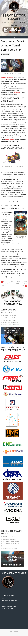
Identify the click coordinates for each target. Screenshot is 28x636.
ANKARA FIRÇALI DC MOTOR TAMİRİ (12, 546)
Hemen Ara (17, 92)
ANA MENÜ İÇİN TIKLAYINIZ (15, 37)
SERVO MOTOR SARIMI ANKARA (11, 541)
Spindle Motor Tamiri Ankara (9, 539)
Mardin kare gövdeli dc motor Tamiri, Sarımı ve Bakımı (7, 283)
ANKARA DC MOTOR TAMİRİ (10, 548)
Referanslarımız (9, 139)
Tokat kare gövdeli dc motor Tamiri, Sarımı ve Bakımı (21, 283)
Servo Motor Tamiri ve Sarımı (9, 320)
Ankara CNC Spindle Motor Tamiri (11, 324)
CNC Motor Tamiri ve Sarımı (9, 315)
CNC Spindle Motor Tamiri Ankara (11, 536)
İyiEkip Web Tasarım (14, 631)
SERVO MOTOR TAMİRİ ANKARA (11, 543)
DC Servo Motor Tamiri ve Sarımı (10, 322)
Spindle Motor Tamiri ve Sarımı (10, 318)
